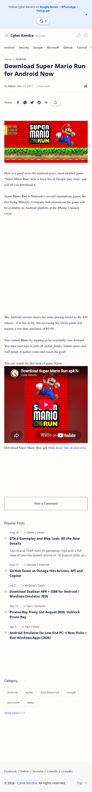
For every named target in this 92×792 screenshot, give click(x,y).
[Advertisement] (46, 268)
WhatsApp (68, 7)
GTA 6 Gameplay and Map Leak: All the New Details (45, 540)
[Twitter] (24, 771)
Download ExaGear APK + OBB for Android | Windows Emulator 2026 (45, 593)
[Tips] (30, 606)
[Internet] (44, 565)
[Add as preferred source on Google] (55, 102)
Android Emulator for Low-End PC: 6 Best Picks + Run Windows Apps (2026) (48, 635)
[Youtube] (38, 771)
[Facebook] (10, 771)
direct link (62, 447)
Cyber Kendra (22, 35)
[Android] (9, 47)
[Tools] (41, 585)
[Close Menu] (86, 14)
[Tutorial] (82, 47)
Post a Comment (46, 503)
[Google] (38, 47)
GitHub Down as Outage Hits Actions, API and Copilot (46, 573)
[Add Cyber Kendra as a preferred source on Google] (43, 21)
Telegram (43, 11)
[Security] (24, 47)
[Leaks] (40, 532)
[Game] (31, 532)
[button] (78, 35)
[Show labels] (15, 713)
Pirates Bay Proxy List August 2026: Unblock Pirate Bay (45, 614)
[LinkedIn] (52, 771)
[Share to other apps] (46, 102)
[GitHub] (68, 47)
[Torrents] (39, 606)
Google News (49, 7)
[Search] (85, 35)
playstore (80, 447)
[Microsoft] (53, 47)
